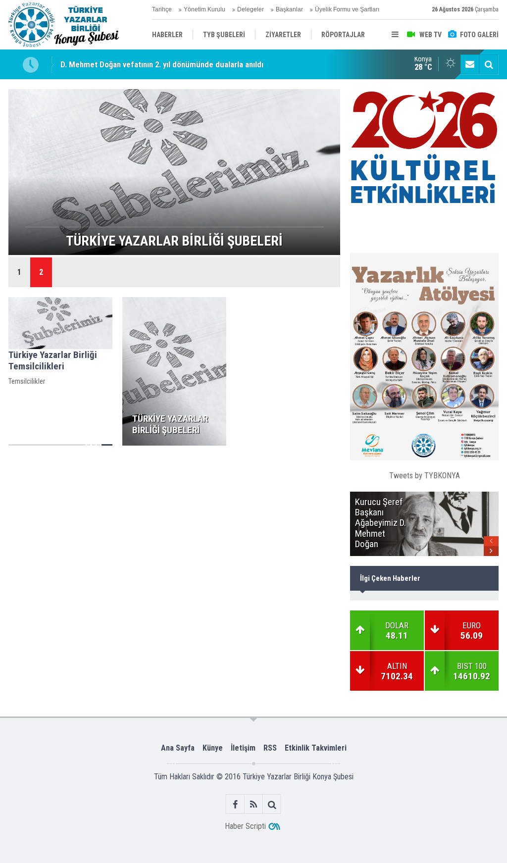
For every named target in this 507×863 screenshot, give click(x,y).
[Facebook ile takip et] (235, 804)
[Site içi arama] (488, 64)
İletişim (243, 748)
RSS (270, 748)
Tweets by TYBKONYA (424, 475)
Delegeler (250, 9)
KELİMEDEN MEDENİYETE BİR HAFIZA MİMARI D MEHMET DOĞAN (173, 65)
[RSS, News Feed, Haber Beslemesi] (254, 804)
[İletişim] (469, 64)
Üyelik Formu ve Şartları (347, 9)
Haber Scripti (245, 826)
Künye (213, 748)
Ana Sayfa (178, 748)
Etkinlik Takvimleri (316, 748)
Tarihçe (162, 9)
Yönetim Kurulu (204, 9)
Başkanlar (289, 9)
